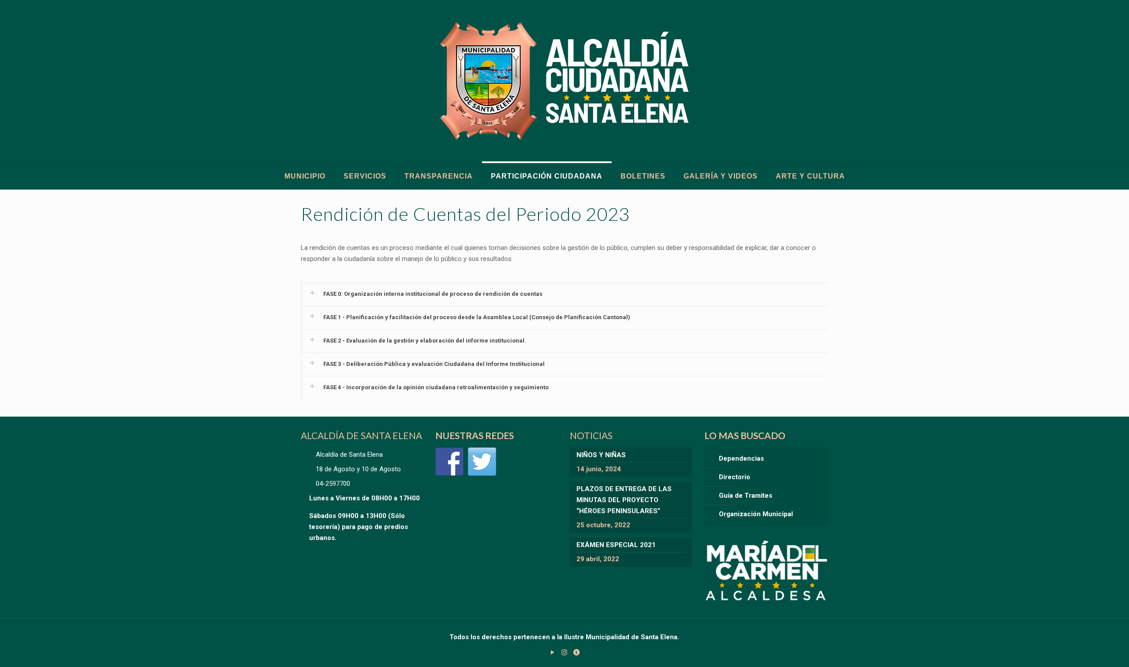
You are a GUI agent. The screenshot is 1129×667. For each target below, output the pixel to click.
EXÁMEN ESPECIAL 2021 (616, 545)
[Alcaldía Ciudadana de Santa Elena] (565, 81)
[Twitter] (482, 461)
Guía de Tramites (745, 495)
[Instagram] (564, 652)
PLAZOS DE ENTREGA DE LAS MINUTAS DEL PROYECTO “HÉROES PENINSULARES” (624, 500)
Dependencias (741, 458)
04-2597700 (333, 484)
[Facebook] (449, 461)
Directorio (734, 477)
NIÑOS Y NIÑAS (601, 455)
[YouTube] (552, 652)
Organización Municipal (756, 514)
